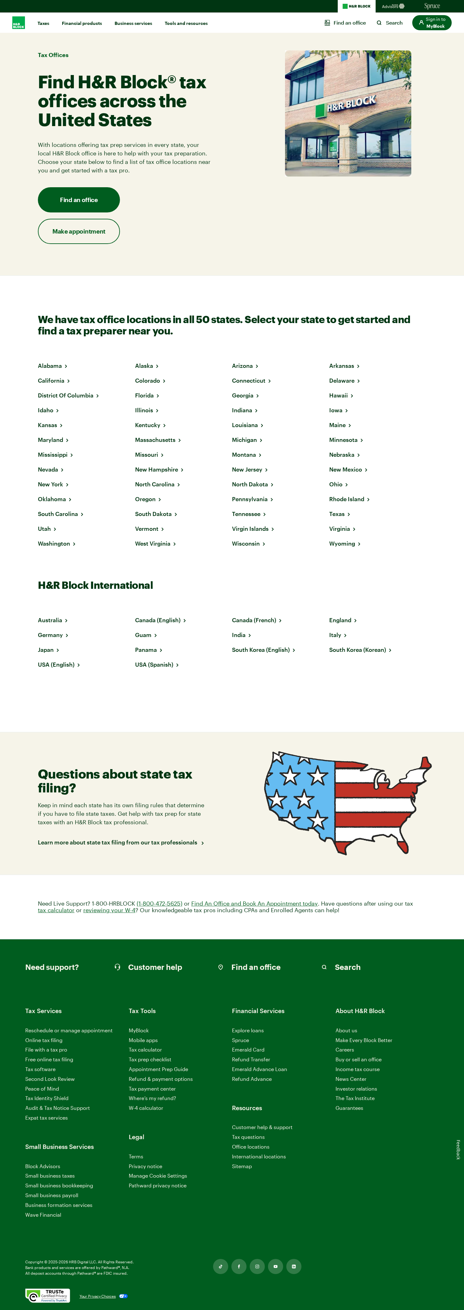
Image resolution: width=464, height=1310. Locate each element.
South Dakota (153, 513)
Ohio (335, 484)
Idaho (45, 410)
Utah (44, 528)
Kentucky (147, 424)
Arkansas (341, 365)
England (340, 620)
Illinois (144, 410)
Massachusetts (155, 439)
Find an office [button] (79, 199)
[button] (432, 22)
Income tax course (358, 1069)
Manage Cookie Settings (158, 1176)
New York (50, 484)
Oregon (145, 499)
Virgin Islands (250, 528)
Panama (146, 649)
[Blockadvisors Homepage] (394, 6)
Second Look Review (50, 1079)
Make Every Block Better (364, 1040)
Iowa (335, 410)
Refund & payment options (161, 1079)
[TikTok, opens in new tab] (220, 1266)
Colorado (147, 380)
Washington (54, 543)
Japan (46, 649)
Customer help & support (262, 1127)
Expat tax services (46, 1118)
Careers (345, 1049)
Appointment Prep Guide (158, 1069)
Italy (335, 634)
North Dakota (250, 484)
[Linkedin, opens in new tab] (293, 1266)
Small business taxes (50, 1176)
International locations (259, 1156)
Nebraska (341, 454)
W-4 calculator (146, 1108)
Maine (337, 424)
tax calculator (56, 910)
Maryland (50, 439)
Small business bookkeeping (59, 1185)
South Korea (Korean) (357, 649)
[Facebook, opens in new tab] (239, 1266)
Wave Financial (43, 1215)
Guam (143, 634)
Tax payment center (152, 1089)
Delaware (341, 380)
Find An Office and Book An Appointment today (254, 903)
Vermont (146, 528)
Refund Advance (252, 1079)
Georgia (242, 395)
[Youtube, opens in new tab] (275, 1266)
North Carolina (155, 484)
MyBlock (139, 1030)
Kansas (47, 424)
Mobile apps (143, 1040)
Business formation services (58, 1205)
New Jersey (247, 469)
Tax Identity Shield (46, 1098)
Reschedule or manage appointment (69, 1030)
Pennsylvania (250, 499)
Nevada (48, 469)
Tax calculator (145, 1049)
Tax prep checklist (150, 1059)
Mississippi (53, 454)
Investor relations (356, 1089)
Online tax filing (43, 1040)
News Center (351, 1079)
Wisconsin (246, 543)
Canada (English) (158, 620)
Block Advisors (42, 1166)
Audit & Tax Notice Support (57, 1108)
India (239, 634)
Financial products (82, 23)
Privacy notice (145, 1166)
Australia (50, 620)
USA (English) (56, 664)
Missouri (146, 454)
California (51, 380)
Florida (144, 395)
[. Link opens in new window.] (47, 1296)
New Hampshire (156, 469)
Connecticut (248, 380)
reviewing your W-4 (109, 910)
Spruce (240, 1040)
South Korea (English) (261, 649)
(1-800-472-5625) (159, 903)
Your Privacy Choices (98, 1296)
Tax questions (248, 1137)
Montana (244, 454)
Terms (136, 1156)
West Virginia (152, 543)
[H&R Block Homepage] (357, 6)
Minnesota (343, 439)
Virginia (339, 528)
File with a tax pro (46, 1049)
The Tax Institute (355, 1098)
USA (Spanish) (154, 664)
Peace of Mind (42, 1089)
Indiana (242, 410)
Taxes (43, 23)
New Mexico (345, 469)
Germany (50, 634)
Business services (133, 23)
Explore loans (248, 1030)
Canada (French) (254, 620)
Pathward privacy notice (158, 1185)
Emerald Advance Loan (259, 1069)
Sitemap (242, 1166)
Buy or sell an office (359, 1059)
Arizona (242, 365)
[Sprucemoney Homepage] (432, 6)
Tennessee (246, 513)
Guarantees (349, 1108)
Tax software (40, 1069)
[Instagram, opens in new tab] (257, 1266)
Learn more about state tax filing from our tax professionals (118, 842)
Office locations (251, 1147)
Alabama (50, 365)
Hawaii (338, 395)
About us (346, 1030)
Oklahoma (52, 499)
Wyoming (342, 543)
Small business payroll (51, 1195)
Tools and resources (186, 23)
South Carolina (58, 513)
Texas (337, 513)
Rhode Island (346, 499)
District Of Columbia (65, 395)
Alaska (144, 365)
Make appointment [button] (78, 231)
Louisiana (245, 424)
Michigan (244, 439)
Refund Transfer (251, 1059)
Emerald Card (248, 1049)
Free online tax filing (49, 1059)
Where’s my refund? (152, 1098)
